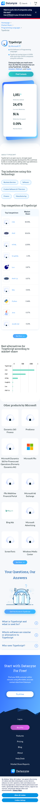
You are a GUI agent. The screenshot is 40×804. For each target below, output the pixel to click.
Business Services (10, 182)
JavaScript (15, 324)
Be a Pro (20, 727)
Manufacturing (21, 196)
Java (13, 312)
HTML (14, 245)
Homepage (5, 23)
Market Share (6, 25)
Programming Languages (10, 28)
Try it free (20, 694)
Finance (6, 196)
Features (20, 735)
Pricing (20, 741)
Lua (13, 267)
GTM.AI (10, 15)
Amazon (12, 69)
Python (14, 301)
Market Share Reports (20, 764)
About (20, 753)
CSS (13, 222)
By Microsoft (14, 46)
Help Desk (20, 758)
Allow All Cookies (20, 795)
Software (26, 182)
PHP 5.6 (15, 279)
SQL (13, 290)
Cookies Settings (20, 800)
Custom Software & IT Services (14, 189)
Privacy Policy (17, 790)
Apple (28, 69)
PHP (13, 233)
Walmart (19, 69)
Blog (20, 747)
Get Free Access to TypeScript (20, 612)
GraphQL (15, 256)
